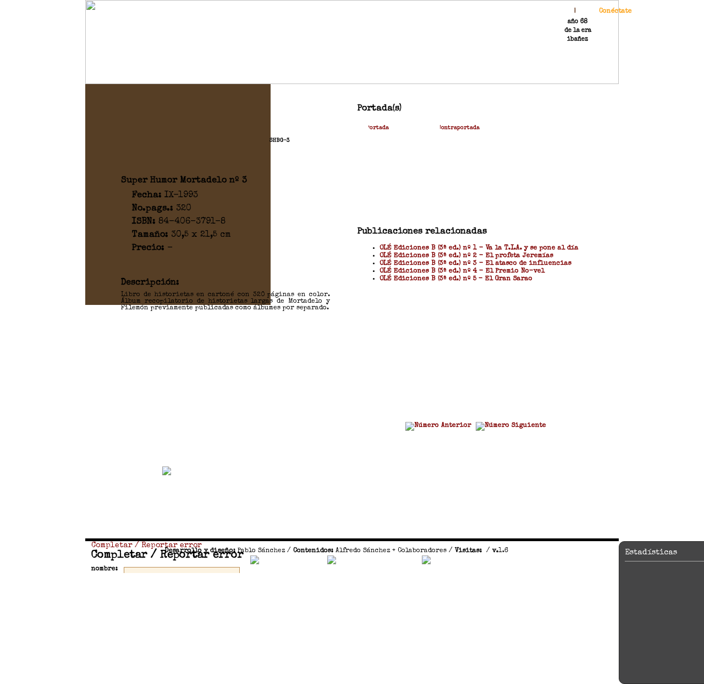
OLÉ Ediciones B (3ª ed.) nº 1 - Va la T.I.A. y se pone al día (479, 248)
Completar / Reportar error (146, 545)
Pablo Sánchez (261, 551)
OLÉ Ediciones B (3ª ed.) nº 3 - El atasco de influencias (475, 263)
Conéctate (615, 11)
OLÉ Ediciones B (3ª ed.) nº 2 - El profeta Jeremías (466, 256)
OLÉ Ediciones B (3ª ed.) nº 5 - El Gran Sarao (456, 279)
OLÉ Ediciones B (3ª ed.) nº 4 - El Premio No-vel (462, 271)
